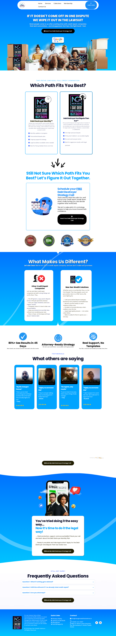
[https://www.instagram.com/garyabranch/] (101, 622)
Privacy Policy (57, 619)
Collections (57, 3)
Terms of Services (58, 620)
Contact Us (42, 7)
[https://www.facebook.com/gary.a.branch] (97, 622)
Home (40, 3)
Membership (68, 3)
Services (48, 3)
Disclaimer (56, 622)
